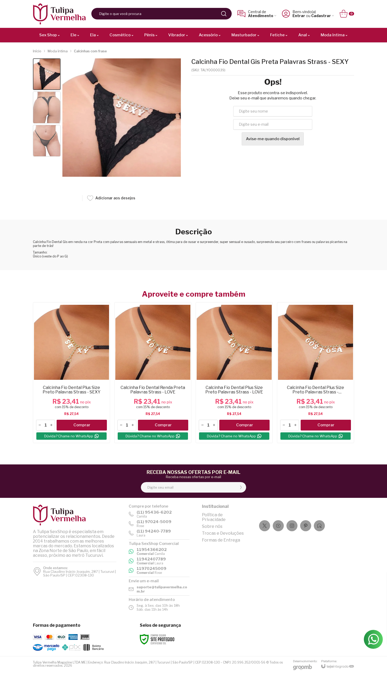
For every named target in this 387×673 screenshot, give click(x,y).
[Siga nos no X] (264, 525)
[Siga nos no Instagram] (291, 525)
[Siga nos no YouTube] (278, 525)
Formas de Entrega (221, 540)
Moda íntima (58, 51)
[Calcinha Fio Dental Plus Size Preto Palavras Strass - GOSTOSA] (315, 372)
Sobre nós (212, 526)
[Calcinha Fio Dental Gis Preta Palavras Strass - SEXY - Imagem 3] (46, 140)
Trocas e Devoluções (223, 533)
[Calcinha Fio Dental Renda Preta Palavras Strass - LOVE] (153, 372)
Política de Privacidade (214, 517)
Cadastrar (321, 16)
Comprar (81, 425)
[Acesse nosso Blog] (319, 525)
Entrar (298, 16)
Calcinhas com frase (90, 51)
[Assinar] (241, 487)
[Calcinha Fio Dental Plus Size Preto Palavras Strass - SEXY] (71, 372)
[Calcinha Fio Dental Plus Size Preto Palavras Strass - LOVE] (234, 372)
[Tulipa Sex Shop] (59, 13)
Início (37, 51)
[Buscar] (224, 13)
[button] (47, 74)
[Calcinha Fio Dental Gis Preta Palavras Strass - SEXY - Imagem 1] (46, 74)
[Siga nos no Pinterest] (305, 525)
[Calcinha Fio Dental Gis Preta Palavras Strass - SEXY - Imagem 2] (46, 107)
